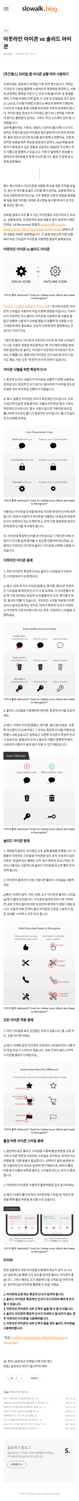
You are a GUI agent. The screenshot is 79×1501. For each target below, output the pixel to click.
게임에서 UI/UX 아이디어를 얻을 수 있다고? (24, 1403)
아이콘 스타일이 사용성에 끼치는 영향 (27, 306)
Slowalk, (31, 1493)
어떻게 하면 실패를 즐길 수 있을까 (19, 1428)
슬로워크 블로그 (19, 1448)
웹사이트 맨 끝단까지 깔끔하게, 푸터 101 (23, 1407)
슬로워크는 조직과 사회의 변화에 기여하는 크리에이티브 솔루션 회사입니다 (30, 1454)
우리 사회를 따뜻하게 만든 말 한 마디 (21, 1420)
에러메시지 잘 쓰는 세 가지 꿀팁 (18, 1415)
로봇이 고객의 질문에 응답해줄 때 (19, 1411)
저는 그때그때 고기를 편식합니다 (19, 1398)
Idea (6, 1392)
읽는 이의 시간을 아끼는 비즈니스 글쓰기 (22, 1424)
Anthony (46, 224)
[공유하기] (16, 1378)
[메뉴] (6, 9)
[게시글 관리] (21, 1378)
